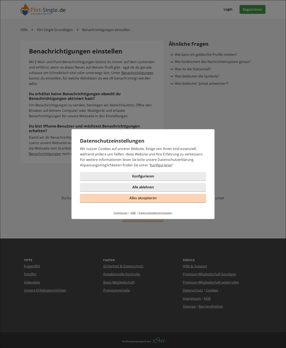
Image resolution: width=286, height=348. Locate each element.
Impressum (121, 213)
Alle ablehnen (143, 187)
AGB (133, 213)
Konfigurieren (161, 165)
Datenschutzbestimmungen (155, 213)
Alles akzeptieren (143, 198)
